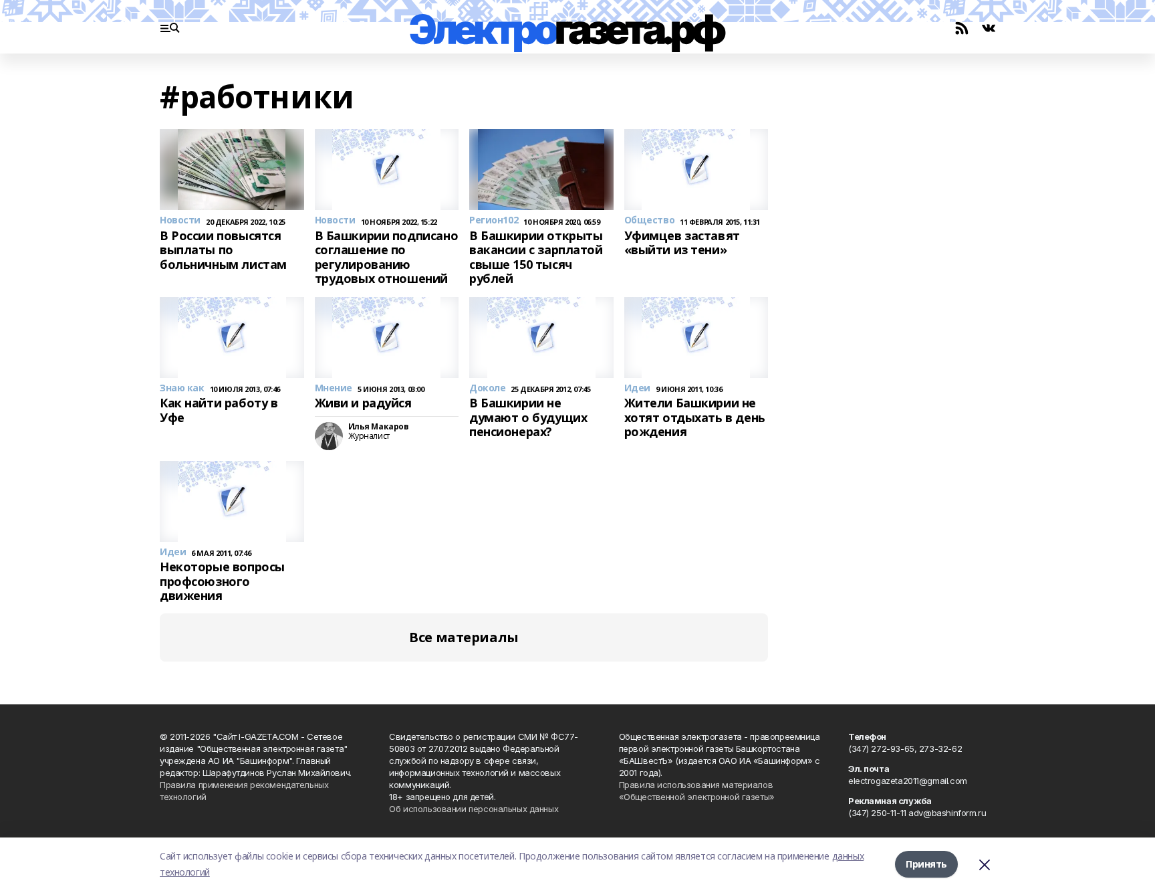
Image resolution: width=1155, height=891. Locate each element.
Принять (926, 864)
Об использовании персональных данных (473, 808)
